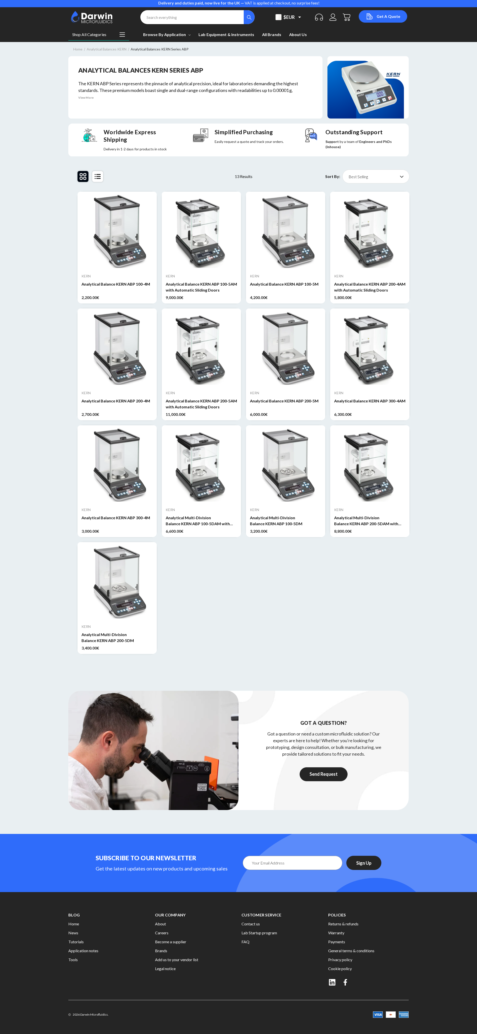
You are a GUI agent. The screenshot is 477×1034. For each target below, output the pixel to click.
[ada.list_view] (97, 176)
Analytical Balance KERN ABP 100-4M (115, 284)
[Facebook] (346, 982)
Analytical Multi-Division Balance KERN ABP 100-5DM (276, 520)
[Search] (249, 17)
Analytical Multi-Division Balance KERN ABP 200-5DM (107, 637)
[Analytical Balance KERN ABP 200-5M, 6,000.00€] (285, 348)
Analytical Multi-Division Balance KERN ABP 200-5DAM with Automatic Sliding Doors (366, 521)
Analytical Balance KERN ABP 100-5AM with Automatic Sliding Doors (201, 287)
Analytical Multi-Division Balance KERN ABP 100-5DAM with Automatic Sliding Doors (198, 521)
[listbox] (375, 176)
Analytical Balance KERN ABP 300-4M (115, 517)
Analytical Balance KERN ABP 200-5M (284, 400)
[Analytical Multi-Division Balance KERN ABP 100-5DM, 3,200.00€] (285, 465)
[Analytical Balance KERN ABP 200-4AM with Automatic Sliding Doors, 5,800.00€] (369, 231)
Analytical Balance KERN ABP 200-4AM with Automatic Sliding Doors (369, 287)
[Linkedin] (332, 982)
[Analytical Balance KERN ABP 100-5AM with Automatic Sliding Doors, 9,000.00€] (201, 231)
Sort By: (332, 176)
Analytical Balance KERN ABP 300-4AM (369, 400)
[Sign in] (333, 17)
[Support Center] (319, 17)
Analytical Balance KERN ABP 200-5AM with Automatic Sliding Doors (201, 403)
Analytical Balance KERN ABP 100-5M (284, 284)
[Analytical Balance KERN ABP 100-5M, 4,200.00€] (285, 231)
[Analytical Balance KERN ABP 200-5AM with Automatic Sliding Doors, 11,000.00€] (201, 348)
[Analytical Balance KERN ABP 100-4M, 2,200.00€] (117, 231)
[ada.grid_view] (83, 176)
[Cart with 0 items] (347, 17)
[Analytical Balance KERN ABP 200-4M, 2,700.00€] (117, 348)
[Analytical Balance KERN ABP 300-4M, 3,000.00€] (117, 465)
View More (86, 97)
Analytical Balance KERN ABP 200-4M (115, 400)
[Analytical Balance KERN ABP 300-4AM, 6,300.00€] (369, 348)
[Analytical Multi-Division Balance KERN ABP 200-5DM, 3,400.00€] (117, 581)
